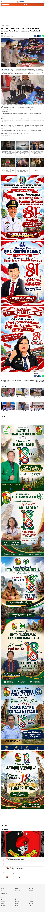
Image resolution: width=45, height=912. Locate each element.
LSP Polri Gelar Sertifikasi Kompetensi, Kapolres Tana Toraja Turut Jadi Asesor (37, 412)
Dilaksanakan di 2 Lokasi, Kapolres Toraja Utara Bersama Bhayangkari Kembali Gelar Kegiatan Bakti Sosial (7, 398)
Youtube (31, 903)
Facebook (3, 898)
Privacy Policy (17, 890)
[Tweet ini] (37, 36)
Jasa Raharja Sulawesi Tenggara (9, 822)
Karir (2, 890)
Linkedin (17, 901)
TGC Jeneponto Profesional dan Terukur (14, 877)
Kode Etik (31, 888)
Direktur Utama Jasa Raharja (8, 817)
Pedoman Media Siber (33, 891)
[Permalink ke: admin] (2, 36)
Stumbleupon (18, 899)
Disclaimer (31, 890)
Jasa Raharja (5, 813)
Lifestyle (7, 867)
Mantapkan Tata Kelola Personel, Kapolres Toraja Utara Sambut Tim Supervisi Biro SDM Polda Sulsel (37, 397)
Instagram (4, 901)
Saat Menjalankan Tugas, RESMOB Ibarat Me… (15, 859)
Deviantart (31, 901)
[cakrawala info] (22, 1)
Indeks (2, 888)
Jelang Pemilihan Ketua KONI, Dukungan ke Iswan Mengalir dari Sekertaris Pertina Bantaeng (34, 380)
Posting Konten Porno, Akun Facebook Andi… (15, 864)
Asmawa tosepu (6, 820)
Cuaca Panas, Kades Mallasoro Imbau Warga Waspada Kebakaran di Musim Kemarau (7, 412)
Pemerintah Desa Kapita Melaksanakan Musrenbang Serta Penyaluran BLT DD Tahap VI (11, 380)
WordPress (31, 899)
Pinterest (31, 898)
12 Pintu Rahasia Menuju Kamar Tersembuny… (15, 868)
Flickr (17, 905)
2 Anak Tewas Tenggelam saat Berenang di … (15, 873)
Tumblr (3, 899)
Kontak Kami (17, 891)
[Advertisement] (22, 15)
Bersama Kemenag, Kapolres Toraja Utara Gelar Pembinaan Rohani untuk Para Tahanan (21, 412)
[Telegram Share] (40, 36)
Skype (17, 903)
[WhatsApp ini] (43, 36)
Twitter (17, 898)
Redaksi (16, 888)
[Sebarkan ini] (35, 36)
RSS (30, 905)
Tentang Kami (3, 891)
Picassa (3, 905)
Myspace (3, 903)
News (7, 858)
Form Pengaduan (4, 893)
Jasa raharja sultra (7, 815)
